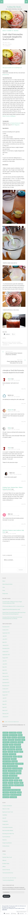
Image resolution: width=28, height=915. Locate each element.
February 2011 (6, 713)
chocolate (17, 744)
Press (4, 590)
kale (4, 766)
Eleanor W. (10, 409)
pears (17, 778)
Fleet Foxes (12, 754)
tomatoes (5, 792)
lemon (4, 770)
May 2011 (5, 704)
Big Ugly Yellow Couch (7, 857)
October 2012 (5, 651)
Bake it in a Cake (6, 808)
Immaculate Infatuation (8, 827)
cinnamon (5, 747)
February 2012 (6, 676)
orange (19, 773)
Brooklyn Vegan (6, 863)
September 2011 (6, 691)
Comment (21, 569)
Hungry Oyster (6, 824)
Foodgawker (5, 821)
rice (20, 780)
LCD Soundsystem (17, 768)
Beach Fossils (7, 342)
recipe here (5, 74)
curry (4, 751)
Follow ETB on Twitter (9, 878)
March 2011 (5, 710)
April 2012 (5, 670)
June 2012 (5, 664)
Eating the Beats (14, 6)
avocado (5, 735)
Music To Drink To (8, 30)
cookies (18, 747)
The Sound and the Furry (8, 872)
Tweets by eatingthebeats (8, 880)
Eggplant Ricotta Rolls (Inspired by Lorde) (11, 609)
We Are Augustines (16, 794)
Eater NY (4, 818)
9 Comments (7, 45)
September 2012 (6, 654)
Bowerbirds (21, 737)
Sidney (9, 428)
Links (4, 587)
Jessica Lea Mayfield (8, 763)
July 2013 (5, 636)
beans (20, 735)
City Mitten (5, 815)
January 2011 (5, 716)
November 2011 (6, 685)
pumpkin (5, 780)
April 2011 (5, 707)
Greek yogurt (6, 761)
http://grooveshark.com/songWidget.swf (12, 67)
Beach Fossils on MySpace (9, 116)
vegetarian (19, 343)
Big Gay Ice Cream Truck (8, 812)
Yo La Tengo (13, 797)
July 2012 (5, 660)
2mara (9, 378)
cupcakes (19, 749)
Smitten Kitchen (6, 846)
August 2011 (5, 695)
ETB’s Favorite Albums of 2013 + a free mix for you (13, 606)
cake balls (6, 742)
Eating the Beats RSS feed (11, 721)
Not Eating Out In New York (8, 833)
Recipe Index (5, 593)
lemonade (5, 343)
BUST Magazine (15, 124)
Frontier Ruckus (7, 756)
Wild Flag (5, 797)
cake (23, 739)
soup (21, 782)
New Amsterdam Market (8, 830)
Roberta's (5, 839)
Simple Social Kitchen (7, 842)
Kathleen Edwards (12, 766)
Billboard (4, 860)
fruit (15, 756)
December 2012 (6, 648)
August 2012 (5, 657)
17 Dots (4, 854)
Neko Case (12, 773)
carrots (5, 744)
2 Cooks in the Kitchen (7, 805)
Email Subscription (8, 885)
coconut (12, 747)
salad (4, 782)
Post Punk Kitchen (6, 836)
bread (4, 739)
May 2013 (5, 642)
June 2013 (5, 639)
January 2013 (5, 645)
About (4, 581)
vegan (14, 343)
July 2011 (5, 698)
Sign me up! (6, 896)
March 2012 (5, 673)
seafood (10, 782)
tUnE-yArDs (13, 792)
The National (6, 787)
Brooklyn (14, 342)
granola (13, 758)
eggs (21, 751)
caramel (20, 742)
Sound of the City (6, 869)
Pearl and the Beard (8, 778)
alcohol (5, 732)
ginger (20, 756)
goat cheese (6, 758)
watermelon (6, 344)
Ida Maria (14, 761)
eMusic (4, 866)
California (13, 742)
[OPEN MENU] (1, 1)
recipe (16, 780)
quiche (11, 780)
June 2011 (5, 701)
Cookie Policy (4, 909)
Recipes (16, 30)
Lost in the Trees (12, 770)
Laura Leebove (8, 44)
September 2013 (6, 633)
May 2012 (5, 667)
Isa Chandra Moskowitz (15, 123)
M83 (20, 770)
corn (4, 749)
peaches (5, 775)
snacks (16, 782)
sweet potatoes (19, 785)
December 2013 (6, 626)
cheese (11, 744)
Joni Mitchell (19, 763)
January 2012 (5, 679)
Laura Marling (7, 768)
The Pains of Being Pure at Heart (11, 789)
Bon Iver (14, 737)
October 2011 (5, 688)
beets (8, 737)
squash (5, 785)
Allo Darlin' (12, 732)
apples (19, 732)
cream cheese (11, 749)
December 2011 (6, 682)
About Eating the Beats (7, 584)
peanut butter (13, 775)
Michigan (5, 773)
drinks (19, 342)
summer (10, 343)
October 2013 (5, 629)
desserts (10, 751)
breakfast (11, 739)
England (5, 754)
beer (4, 737)
